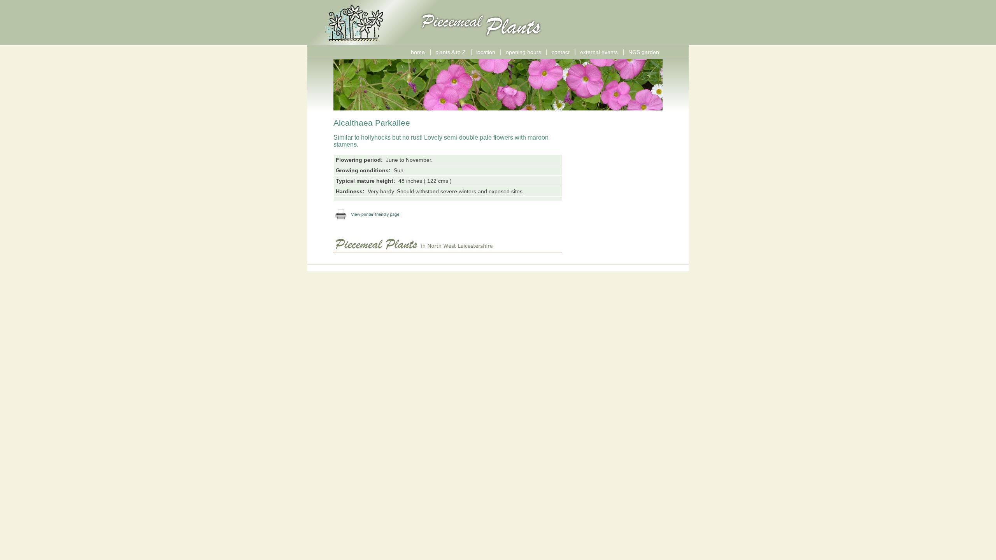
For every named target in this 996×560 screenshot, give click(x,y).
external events (599, 52)
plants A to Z (450, 52)
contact (561, 52)
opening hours (523, 52)
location (485, 52)
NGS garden (643, 52)
